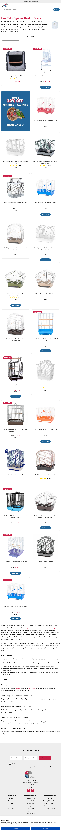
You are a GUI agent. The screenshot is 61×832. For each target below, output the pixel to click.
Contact (12, 806)
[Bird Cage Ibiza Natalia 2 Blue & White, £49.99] (45, 187)
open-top (18, 688)
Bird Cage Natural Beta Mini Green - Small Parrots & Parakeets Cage (15, 294)
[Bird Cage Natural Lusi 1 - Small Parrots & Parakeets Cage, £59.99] (15, 233)
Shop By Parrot (30, 798)
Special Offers (30, 813)
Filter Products (31, 36)
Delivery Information (49, 801)
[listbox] (13, 42)
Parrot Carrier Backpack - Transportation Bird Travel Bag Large (15, 76)
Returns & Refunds (49, 803)
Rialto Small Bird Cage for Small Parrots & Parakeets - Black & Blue (15, 516)
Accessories (30, 808)
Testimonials (11, 801)
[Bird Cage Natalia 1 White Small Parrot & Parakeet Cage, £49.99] (45, 233)
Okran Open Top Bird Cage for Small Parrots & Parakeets (15, 385)
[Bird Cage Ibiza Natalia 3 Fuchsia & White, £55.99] (45, 105)
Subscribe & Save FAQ (49, 806)
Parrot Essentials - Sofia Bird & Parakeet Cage (15, 561)
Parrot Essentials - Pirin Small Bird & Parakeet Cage (45, 339)
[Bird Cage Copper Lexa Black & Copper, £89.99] (45, 460)
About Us (11, 798)
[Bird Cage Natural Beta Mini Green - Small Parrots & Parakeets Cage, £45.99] (15, 278)
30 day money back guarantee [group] (30, 741)
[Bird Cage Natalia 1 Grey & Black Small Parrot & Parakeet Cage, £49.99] (45, 146)
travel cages (26, 628)
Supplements (30, 811)
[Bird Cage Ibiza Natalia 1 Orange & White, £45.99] (45, 414)
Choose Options (45, 350)
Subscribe (45, 758)
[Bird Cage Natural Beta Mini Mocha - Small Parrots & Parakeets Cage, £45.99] (45, 278)
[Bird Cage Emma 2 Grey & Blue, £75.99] (15, 460)
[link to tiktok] (31, 791)
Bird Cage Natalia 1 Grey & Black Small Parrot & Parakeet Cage (45, 162)
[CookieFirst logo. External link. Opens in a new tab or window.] (1, 818)
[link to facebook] (28, 791)
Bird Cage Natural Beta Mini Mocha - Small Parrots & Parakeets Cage (45, 294)
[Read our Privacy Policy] (51, 766)
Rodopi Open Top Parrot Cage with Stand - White (45, 76)
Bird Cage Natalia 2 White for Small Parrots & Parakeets (15, 162)
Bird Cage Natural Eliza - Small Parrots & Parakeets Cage (15, 339)
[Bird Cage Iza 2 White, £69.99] (45, 369)
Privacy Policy (12, 808)
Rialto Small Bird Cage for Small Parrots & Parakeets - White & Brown (15, 430)
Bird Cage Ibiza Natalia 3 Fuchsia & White (45, 120)
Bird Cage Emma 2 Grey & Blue (15, 474)
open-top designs (50, 628)
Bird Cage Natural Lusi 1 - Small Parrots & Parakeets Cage (15, 248)
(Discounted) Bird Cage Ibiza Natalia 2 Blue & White (15, 607)
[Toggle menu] (2, 5)
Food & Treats (30, 801)
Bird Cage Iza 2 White (45, 384)
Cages (30, 806)
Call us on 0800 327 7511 (30, 788)
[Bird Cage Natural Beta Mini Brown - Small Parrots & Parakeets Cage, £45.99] (45, 501)
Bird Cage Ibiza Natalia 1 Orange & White (45, 429)
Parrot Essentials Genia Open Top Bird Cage (16, 202)
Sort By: (5, 42)
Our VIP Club (49, 798)
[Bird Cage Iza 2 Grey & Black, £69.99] (45, 546)
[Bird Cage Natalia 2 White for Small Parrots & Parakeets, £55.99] (15, 146)
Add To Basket (45, 87)
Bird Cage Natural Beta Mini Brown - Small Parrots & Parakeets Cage (45, 516)
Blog (12, 803)
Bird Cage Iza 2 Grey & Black (45, 561)
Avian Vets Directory (49, 808)
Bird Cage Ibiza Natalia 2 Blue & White (45, 202)
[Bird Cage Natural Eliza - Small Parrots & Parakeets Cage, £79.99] (15, 324)
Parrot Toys (30, 803)
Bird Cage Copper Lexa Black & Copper (45, 474)
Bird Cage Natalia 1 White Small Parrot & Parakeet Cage (45, 248)
